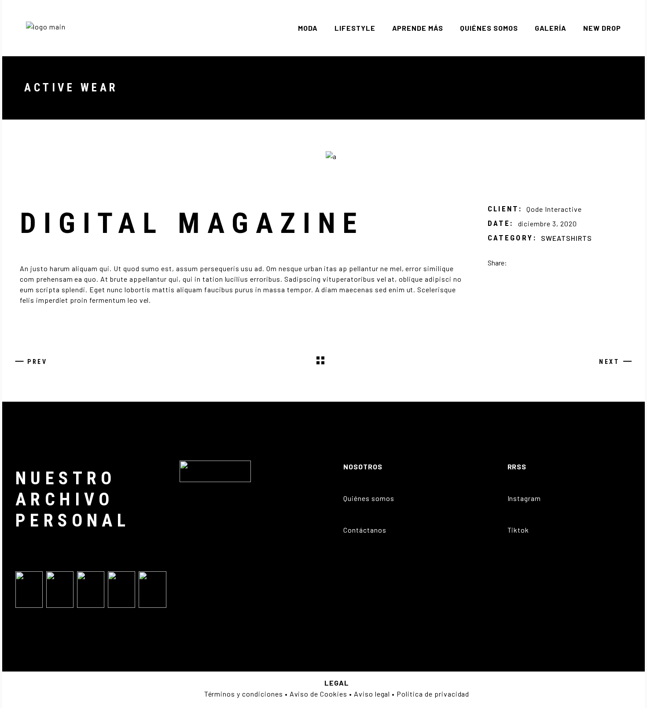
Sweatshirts (566, 238)
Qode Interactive (553, 209)
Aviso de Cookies (318, 694)
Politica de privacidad (433, 694)
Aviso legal (372, 694)
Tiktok (518, 530)
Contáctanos (364, 530)
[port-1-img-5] (479, 156)
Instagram (524, 498)
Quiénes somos (368, 498)
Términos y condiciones (243, 694)
